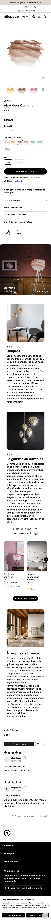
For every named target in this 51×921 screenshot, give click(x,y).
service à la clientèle (20, 7)
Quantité (8, 126)
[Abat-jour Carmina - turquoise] (17, 586)
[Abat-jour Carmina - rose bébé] (14, 586)
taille (6, 157)
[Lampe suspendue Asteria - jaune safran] (31, 589)
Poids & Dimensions (13, 207)
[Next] (46, 559)
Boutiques (9, 853)
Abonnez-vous (11, 871)
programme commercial (25, 11)
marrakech (20, 142)
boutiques (34, 7)
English (25, 16)
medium (19, 162)
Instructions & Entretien (15, 215)
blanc (7, 142)
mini (8, 162)
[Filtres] (38, 744)
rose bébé (26, 142)
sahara (13, 142)
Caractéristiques (12, 200)
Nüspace (8, 845)
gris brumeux (7, 149)
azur (39, 142)
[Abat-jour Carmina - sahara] (8, 586)
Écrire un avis (19, 744)
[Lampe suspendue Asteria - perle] (28, 589)
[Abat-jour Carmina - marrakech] (11, 586)
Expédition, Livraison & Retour (18, 222)
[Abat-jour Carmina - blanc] (5, 586)
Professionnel (11, 861)
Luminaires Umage (25, 533)
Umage (7, 101)
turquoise (33, 142)
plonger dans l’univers (25, 598)
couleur (13, 137)
